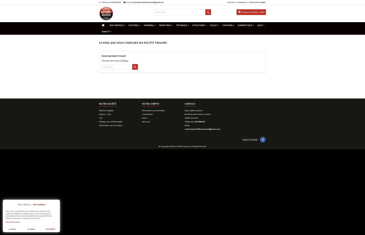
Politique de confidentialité (110, 121)
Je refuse (12, 229)
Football (134, 25)
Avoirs (144, 118)
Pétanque (182, 25)
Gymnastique (245, 25)
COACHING (227, 25)
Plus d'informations (13, 222)
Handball (149, 25)
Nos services (116, 25)
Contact (190, 103)
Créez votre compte (257, 2)
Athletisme (198, 25)
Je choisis (31, 229)
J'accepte (50, 229)
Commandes (147, 114)
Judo (259, 25)
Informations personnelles (153, 110)
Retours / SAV (105, 114)
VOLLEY (213, 25)
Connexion (241, 2)
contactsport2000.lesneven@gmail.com (147, 2)
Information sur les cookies (111, 125)
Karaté (105, 31)
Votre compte (150, 103)
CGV (101, 118)
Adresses (146, 121)
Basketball (165, 25)
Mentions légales (106, 110)
